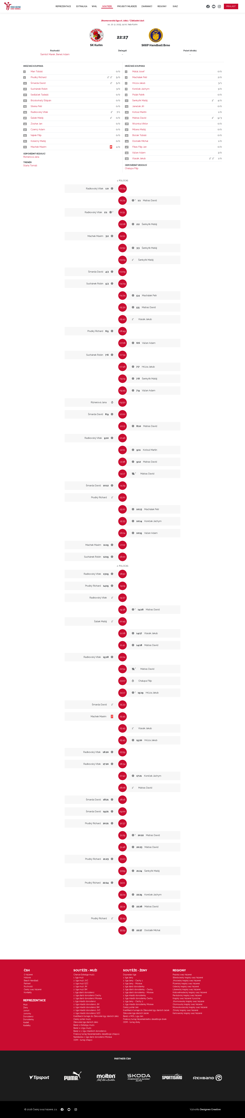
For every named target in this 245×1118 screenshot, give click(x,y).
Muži (25, 1004)
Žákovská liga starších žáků (85, 1022)
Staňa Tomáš (30, 165)
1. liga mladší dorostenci (84, 1001)
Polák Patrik (138, 94)
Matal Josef (138, 71)
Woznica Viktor (140, 123)
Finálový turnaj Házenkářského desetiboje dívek (144, 1019)
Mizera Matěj (139, 129)
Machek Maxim (38, 147)
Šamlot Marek (47, 54)
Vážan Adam (138, 152)
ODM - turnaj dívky (131, 1022)
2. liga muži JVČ (80, 980)
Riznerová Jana (31, 157)
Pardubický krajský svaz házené (187, 995)
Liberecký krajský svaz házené (186, 989)
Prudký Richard (38, 77)
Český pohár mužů (82, 1019)
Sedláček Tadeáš (39, 94)
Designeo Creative (210, 1109)
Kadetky (27, 1025)
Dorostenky (28, 1019)
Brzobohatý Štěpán (41, 100)
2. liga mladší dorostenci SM (86, 1007)
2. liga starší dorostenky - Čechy (138, 989)
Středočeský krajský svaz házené (188, 977)
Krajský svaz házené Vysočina (186, 998)
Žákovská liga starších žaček (136, 1013)
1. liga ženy (128, 977)
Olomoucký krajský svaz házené (187, 1004)
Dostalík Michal (140, 141)
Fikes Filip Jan (139, 147)
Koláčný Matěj (38, 141)
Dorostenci (28, 1016)
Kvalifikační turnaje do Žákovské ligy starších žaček (146, 1010)
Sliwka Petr (36, 106)
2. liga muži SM (80, 989)
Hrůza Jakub (138, 83)
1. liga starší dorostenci (83, 992)
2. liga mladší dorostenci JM (86, 1004)
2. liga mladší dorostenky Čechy (138, 998)
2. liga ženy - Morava (132, 983)
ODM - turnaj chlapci (82, 1040)
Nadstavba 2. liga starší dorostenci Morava (92, 1037)
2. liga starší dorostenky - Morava (138, 992)
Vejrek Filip (36, 135)
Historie (27, 977)
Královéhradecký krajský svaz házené (190, 992)
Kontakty (28, 992)
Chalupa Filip (131, 168)
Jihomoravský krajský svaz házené (188, 1001)
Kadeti (26, 1022)
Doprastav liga (129, 974)
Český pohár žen (131, 1007)
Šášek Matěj (37, 118)
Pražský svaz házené (182, 974)
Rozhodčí (28, 986)
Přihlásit (231, 6)
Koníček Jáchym (140, 89)
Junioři (26, 1010)
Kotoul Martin (139, 112)
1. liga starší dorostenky (133, 986)
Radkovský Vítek (39, 112)
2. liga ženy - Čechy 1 (133, 980)
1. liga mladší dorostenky (134, 995)
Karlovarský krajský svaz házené (187, 1013)
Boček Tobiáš (139, 135)
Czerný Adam (38, 129)
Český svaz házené (32, 989)
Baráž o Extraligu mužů (83, 1025)
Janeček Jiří (138, 106)
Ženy (25, 1007)
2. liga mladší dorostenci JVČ (86, 1010)
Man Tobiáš (37, 71)
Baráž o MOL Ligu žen (133, 1016)
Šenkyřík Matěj (139, 100)
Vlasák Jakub (139, 158)
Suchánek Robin (39, 89)
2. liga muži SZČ (80, 983)
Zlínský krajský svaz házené (185, 1010)
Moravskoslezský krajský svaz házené (190, 1007)
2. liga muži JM (80, 986)
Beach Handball (31, 980)
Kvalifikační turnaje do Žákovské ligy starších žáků (96, 1016)
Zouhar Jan (36, 123)
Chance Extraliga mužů (83, 974)
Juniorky (27, 1013)
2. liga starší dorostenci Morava (87, 998)
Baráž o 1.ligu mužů (82, 1028)
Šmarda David (38, 83)
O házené (28, 974)
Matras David (139, 118)
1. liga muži (78, 977)
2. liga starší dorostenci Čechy (87, 995)
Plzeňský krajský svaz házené (186, 983)
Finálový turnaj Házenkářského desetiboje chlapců (96, 1034)
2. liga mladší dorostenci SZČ (87, 1013)
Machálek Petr (139, 77)
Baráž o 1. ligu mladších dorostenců (89, 1031)
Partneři (27, 983)
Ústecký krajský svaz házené (186, 986)
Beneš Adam (62, 54)
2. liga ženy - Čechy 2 (133, 1001)
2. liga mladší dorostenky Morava (138, 1004)
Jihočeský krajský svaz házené (187, 980)
